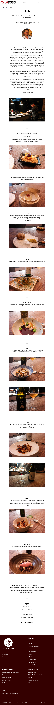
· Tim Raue (4, 682)
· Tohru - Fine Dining (6, 677)
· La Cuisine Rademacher (34, 646)
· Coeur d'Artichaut (32, 664)
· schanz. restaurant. (6, 680)
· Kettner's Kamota (32, 659)
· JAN (3, 685)
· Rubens (30, 654)
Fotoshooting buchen (33, 680)
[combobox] (31, 2)
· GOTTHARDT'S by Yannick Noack (10, 693)
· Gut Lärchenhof (32, 662)
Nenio (11, 7)
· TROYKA (30, 657)
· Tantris (3, 688)
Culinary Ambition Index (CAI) (35, 674)
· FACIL (3, 690)
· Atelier (3, 696)
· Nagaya (30, 643)
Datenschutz (24, 702)
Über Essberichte (32, 672)
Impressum (32, 702)
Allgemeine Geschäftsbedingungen (43, 702)
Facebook (6, 654)
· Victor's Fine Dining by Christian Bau (10, 672)
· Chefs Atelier (31, 649)
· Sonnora (4, 674)
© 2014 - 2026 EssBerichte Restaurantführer (11, 702)
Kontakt (30, 677)
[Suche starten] (39, 2)
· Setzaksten (31, 641)
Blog (7, 7)
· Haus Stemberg (32, 651)
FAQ (29, 682)
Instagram (6, 656)
